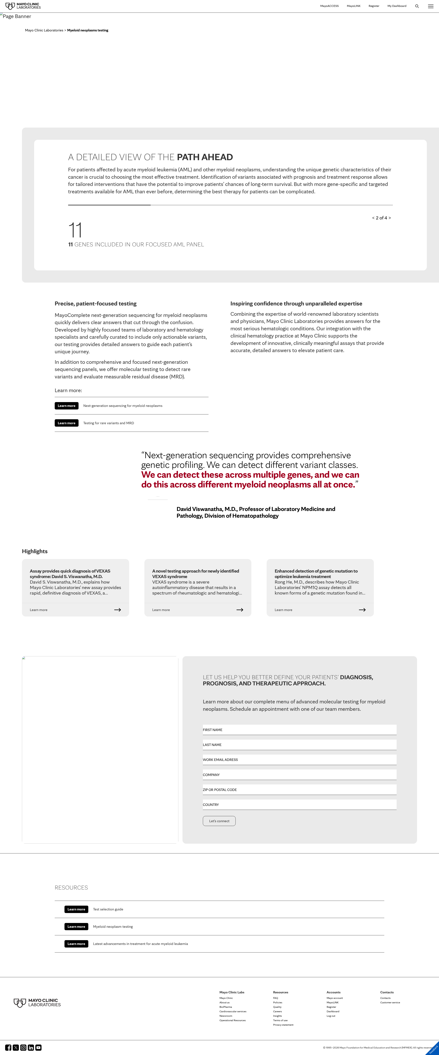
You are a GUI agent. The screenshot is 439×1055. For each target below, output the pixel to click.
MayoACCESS (329, 6)
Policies (277, 1002)
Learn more (66, 405)
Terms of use (280, 1020)
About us (225, 1002)
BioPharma (226, 1006)
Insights (277, 1015)
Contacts (385, 998)
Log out (331, 1015)
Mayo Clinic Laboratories (44, 30)
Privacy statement (283, 1024)
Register (374, 6)
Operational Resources (233, 1020)
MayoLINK (353, 6)
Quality (277, 1006)
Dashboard (333, 1011)
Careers (277, 1011)
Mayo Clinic (226, 998)
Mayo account (335, 998)
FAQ (275, 998)
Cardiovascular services (233, 1011)
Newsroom (226, 1015)
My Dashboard (397, 6)
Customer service (390, 1002)
